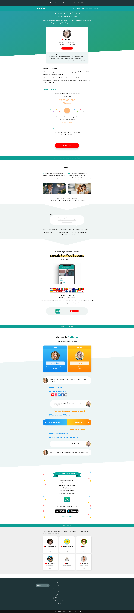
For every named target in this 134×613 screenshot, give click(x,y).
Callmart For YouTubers (60, 604)
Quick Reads (56, 598)
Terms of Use (56, 592)
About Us (55, 583)
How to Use (89, 8)
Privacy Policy (57, 595)
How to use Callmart (67, 517)
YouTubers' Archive (58, 601)
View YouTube (67, 48)
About (73, 8)
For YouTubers (80, 8)
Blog (54, 589)
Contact (96, 8)
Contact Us (56, 586)
